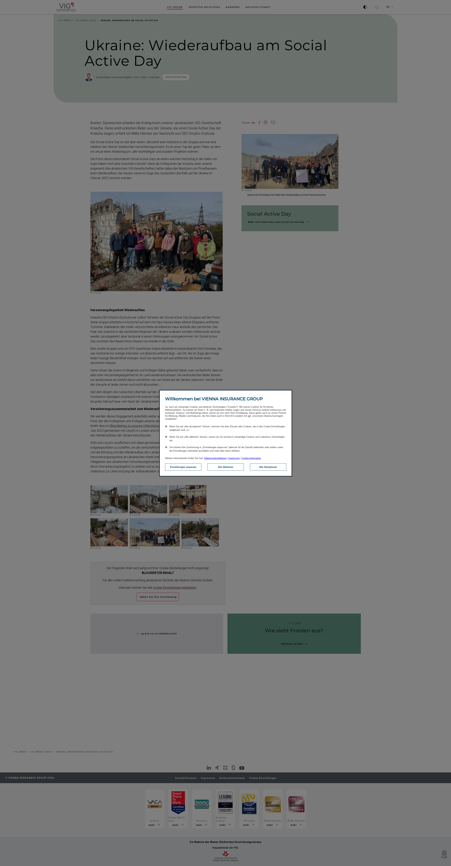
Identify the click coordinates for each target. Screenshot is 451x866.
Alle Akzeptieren (268, 467)
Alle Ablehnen (225, 467)
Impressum (234, 458)
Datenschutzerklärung (215, 458)
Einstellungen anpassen (183, 467)
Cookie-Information (251, 458)
